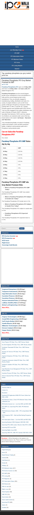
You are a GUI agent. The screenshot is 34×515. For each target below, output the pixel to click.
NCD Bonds (5, 484)
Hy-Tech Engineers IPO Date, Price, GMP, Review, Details (17, 344)
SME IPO (4, 494)
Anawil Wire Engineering (10, 319)
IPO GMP (17, 53)
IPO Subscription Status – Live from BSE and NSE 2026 (16, 419)
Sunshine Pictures (8, 296)
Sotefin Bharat (7, 323)
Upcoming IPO (5, 502)
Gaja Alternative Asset (9, 294)
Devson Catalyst (7, 328)
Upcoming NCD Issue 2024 (9, 427)
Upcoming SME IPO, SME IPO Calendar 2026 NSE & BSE (17, 432)
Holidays (4, 465)
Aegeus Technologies (9, 317)
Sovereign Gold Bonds (9, 245)
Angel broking (5, 449)
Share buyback (6, 491)
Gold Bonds (5, 460)
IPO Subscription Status (17, 56)
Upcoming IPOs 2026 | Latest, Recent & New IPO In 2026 (16, 424)
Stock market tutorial (7, 499)
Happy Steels (6, 330)
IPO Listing (5, 476)
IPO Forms (17, 62)
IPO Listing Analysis (17, 65)
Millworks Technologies (10, 325)
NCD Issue (5, 240)
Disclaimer (4, 392)
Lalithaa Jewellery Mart (9, 302)
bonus (3, 452)
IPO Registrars (6, 478)
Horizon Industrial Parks (10, 300)
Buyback (17, 69)
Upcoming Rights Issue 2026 (9, 430)
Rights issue (5, 489)
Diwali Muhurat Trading (8, 455)
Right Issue (6, 242)
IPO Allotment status (7, 468)
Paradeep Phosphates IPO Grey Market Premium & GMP (16, 81)
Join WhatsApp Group (16, 50)
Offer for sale (5, 486)
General (4, 457)
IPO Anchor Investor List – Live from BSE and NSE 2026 (16, 404)
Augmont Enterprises (9, 289)
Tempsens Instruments (9, 291)
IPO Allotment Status (17, 59)
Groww (3, 463)
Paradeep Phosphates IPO (10, 87)
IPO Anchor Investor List (8, 470)
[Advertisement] (17, 28)
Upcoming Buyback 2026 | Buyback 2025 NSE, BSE (15, 422)
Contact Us (5, 390)
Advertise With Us (6, 387)
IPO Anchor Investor (8, 236)
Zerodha (4, 507)
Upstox (4, 505)
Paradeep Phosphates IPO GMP (14, 141)
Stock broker (5, 497)
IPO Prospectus (7, 238)
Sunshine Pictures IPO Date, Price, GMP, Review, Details (16, 373)
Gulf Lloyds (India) (8, 321)
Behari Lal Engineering (9, 305)
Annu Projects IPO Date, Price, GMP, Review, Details (15, 342)
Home (17, 47)
